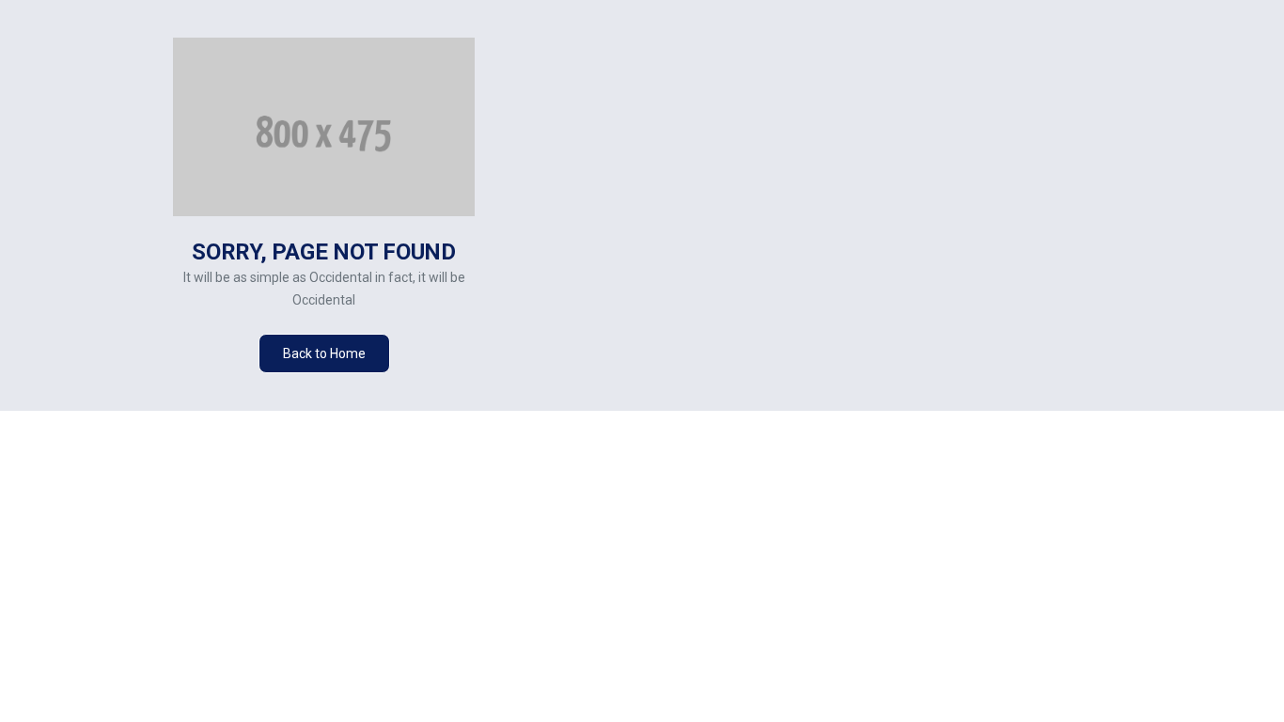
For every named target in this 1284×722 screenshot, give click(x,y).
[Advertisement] (966, 224)
